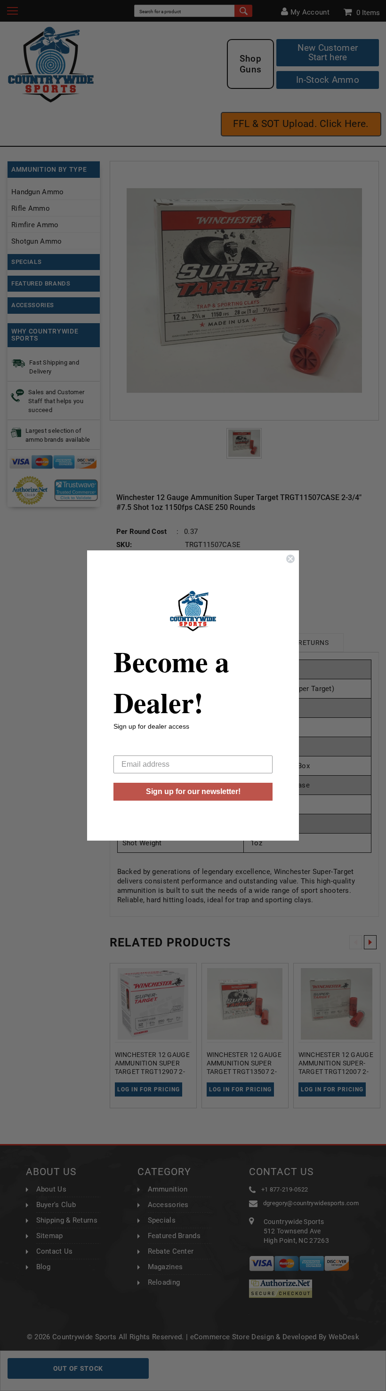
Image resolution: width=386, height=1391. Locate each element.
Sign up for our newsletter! (193, 791)
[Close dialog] (290, 559)
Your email (131, 748)
